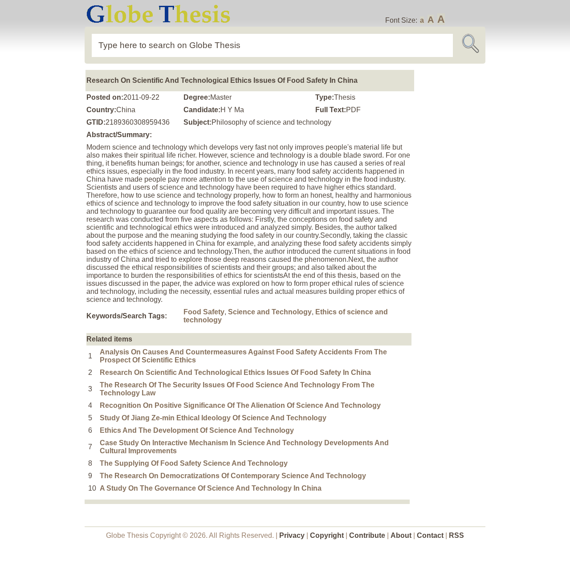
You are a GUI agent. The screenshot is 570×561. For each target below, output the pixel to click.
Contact (431, 535)
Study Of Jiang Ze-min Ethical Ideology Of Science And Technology (213, 418)
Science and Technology (270, 312)
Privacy (292, 535)
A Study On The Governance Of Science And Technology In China (211, 488)
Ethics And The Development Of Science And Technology (197, 430)
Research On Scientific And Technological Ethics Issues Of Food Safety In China (235, 372)
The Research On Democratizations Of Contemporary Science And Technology (233, 476)
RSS (456, 535)
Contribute (367, 535)
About (401, 535)
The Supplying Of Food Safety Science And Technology (194, 463)
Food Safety (203, 312)
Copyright (327, 535)
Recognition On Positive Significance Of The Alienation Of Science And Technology (240, 405)
